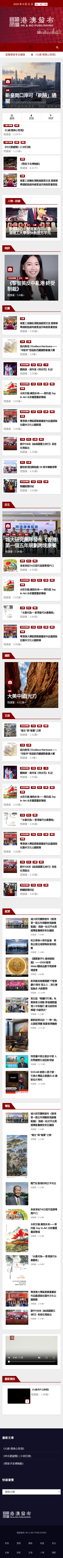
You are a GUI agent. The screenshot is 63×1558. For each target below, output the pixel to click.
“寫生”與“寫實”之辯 (30, 730)
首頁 (7, 1543)
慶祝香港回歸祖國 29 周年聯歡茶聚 (38, 467)
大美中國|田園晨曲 (26, 696)
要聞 (7, 90)
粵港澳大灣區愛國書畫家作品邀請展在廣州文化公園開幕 (43, 1296)
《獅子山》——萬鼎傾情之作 (30, 231)
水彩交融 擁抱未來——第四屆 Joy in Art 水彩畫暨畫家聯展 (44, 1228)
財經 (13, 535)
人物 (34, 225)
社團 (22, 176)
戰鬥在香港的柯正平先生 (43, 1183)
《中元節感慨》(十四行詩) (16, 1456)
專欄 (41, 225)
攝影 (9, 691)
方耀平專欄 (8, 125)
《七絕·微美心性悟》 (13, 1448)
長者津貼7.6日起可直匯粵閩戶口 (29, 98)
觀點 (23, 142)
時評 (50, 118)
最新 (12, 118)
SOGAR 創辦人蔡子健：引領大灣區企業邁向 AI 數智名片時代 (44, 1076)
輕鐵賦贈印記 (27, 486)
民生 (13, 90)
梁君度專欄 (13, 225)
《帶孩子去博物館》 (13, 1463)
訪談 (31, 118)
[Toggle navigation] (31, 47)
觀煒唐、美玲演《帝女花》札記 (36, 369)
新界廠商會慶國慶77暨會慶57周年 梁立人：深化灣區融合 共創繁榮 (44, 985)
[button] (57, 47)
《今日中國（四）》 (27, 289)
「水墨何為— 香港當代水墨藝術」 (38, 612)
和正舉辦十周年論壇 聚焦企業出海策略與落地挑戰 (43, 944)
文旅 (22, 225)
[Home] (5, 47)
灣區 (20, 90)
